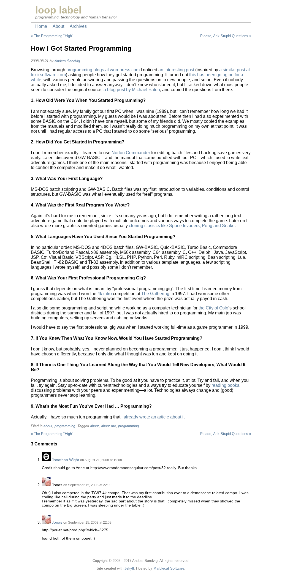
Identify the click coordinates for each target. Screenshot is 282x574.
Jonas (57, 522)
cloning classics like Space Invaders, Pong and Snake (182, 225)
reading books (225, 385)
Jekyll (129, 568)
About (58, 26)
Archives (78, 26)
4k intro (104, 293)
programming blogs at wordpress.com (103, 69)
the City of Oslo (213, 308)
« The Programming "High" (52, 36)
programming (65, 426)
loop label (58, 10)
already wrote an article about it (154, 417)
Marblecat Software (168, 568)
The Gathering (155, 293)
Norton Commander (131, 152)
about (48, 426)
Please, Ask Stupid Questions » (225, 36)
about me (108, 426)
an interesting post (176, 69)
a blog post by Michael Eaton (132, 89)
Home (41, 26)
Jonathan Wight (65, 460)
